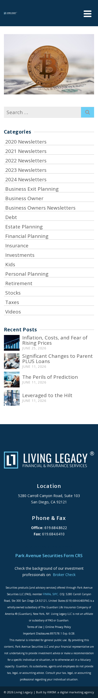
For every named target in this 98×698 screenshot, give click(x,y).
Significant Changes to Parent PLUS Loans (57, 359)
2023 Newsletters (26, 170)
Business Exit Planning (32, 188)
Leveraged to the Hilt (47, 395)
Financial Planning (26, 236)
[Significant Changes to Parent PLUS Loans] (12, 361)
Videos (13, 311)
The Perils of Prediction (50, 377)
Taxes (12, 302)
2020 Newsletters (26, 141)
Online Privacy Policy (58, 627)
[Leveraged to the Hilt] (12, 398)
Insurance (16, 245)
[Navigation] (87, 13)
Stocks (13, 292)
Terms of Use (34, 627)
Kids (10, 264)
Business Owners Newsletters (40, 207)
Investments (19, 255)
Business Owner (24, 198)
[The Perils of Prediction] (12, 379)
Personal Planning (26, 273)
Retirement (18, 283)
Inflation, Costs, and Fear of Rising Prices (55, 340)
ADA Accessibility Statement (49, 546)
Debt (11, 217)
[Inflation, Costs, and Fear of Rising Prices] (12, 343)
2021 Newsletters (26, 151)
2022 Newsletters (26, 160)
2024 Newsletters (26, 179)
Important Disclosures (36, 633)
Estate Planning (24, 226)
